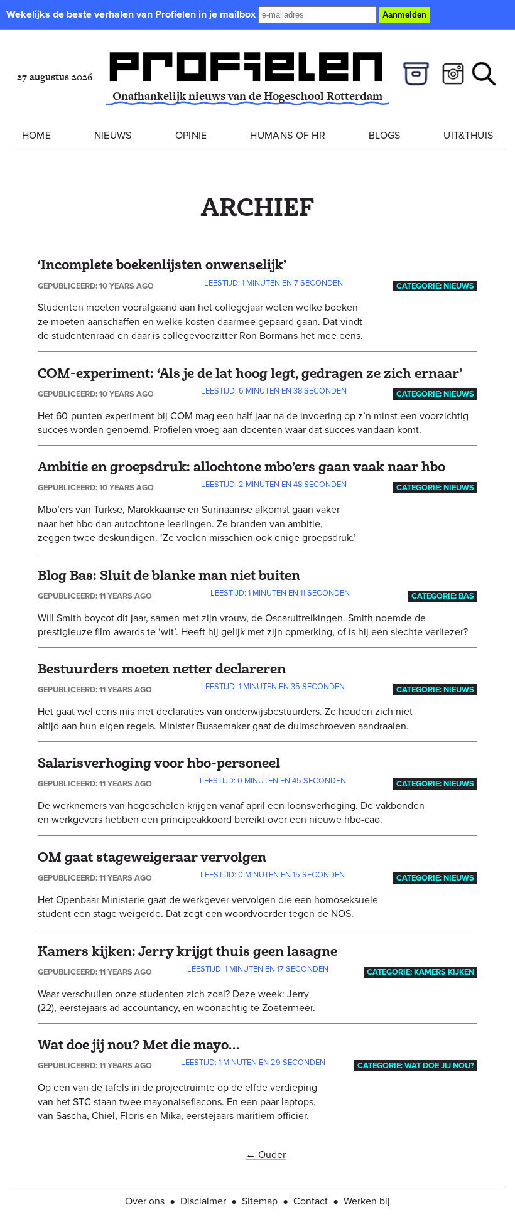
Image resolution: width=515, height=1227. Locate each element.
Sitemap (260, 1201)
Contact (310, 1201)
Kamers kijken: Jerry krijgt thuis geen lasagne (187, 951)
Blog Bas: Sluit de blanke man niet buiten (169, 575)
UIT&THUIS (468, 135)
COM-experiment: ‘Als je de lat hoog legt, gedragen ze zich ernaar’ (250, 373)
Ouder (266, 1154)
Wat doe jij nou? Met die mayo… (138, 1045)
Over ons (145, 1201)
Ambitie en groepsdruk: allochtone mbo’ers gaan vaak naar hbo (241, 467)
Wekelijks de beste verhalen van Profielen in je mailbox (132, 14)
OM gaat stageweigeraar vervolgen (152, 857)
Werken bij (367, 1201)
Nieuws (113, 135)
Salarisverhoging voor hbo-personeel (159, 763)
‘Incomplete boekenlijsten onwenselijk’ (162, 265)
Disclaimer (203, 1201)
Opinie (191, 135)
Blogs (385, 135)
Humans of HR (287, 135)
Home (36, 135)
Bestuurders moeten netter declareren (162, 669)
